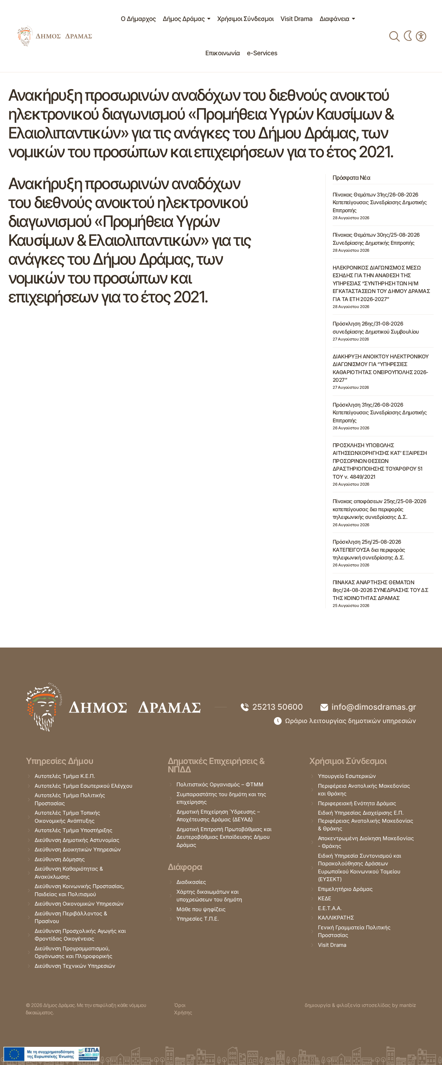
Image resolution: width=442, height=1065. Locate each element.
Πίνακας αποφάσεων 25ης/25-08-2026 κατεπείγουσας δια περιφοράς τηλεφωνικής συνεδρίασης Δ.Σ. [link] (379, 509)
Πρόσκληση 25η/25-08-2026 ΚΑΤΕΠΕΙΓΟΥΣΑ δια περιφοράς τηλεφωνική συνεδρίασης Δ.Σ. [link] (369, 549)
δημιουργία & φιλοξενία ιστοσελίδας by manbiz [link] (360, 1005)
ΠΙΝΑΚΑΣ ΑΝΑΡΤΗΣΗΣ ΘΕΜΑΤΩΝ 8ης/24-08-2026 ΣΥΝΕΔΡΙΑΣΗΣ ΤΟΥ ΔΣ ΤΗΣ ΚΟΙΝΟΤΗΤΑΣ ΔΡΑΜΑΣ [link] (380, 590)
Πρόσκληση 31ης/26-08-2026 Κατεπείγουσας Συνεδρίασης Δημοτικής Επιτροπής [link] (380, 412)
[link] (54, 36)
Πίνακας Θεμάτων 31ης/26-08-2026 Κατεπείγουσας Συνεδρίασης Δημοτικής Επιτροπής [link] (380, 202)
